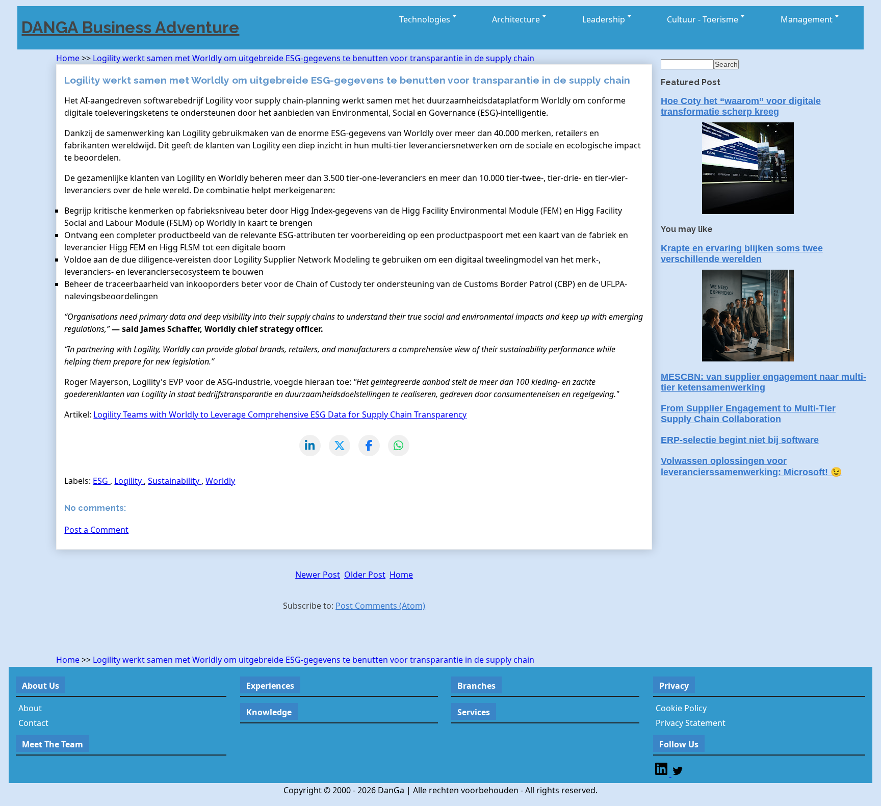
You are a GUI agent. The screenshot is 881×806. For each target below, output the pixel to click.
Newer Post (317, 574)
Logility (129, 480)
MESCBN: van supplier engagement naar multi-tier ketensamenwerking (763, 382)
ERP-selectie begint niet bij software (740, 440)
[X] (339, 445)
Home (69, 58)
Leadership (604, 19)
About (30, 708)
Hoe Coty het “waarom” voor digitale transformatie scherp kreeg (741, 106)
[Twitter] (677, 773)
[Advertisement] (175, 635)
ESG (101, 480)
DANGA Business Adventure (130, 27)
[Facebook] (369, 445)
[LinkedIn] (310, 445)
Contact (33, 723)
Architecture (517, 19)
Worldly (220, 480)
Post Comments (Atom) (380, 605)
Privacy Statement (690, 723)
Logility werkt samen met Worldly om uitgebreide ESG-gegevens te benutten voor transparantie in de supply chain (313, 58)
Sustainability (174, 480)
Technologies (425, 19)
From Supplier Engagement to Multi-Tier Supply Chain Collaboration (748, 413)
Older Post (364, 574)
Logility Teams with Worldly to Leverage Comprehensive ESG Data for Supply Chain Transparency (280, 414)
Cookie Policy (681, 708)
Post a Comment (96, 529)
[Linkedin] (662, 773)
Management (808, 19)
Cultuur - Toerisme (703, 19)
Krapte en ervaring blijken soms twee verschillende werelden (742, 253)
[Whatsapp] (398, 445)
